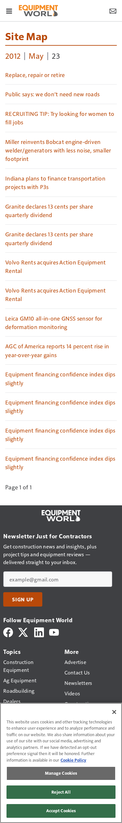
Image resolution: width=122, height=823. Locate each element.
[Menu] (9, 10)
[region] (61, 763)
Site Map (26, 35)
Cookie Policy (73, 760)
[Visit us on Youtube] (54, 631)
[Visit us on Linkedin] (39, 631)
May (36, 55)
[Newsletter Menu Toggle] (113, 10)
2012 (12, 55)
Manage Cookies (61, 773)
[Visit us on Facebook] (8, 631)
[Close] (114, 712)
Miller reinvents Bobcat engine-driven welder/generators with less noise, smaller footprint (58, 150)
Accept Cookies (61, 810)
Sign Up (23, 599)
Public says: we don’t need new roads (52, 94)
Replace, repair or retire (35, 74)
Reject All (60, 792)
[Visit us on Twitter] (23, 631)
